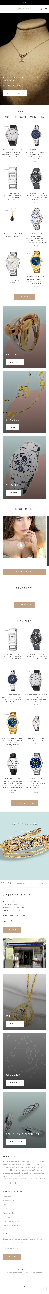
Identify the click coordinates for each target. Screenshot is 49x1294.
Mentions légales (9, 1200)
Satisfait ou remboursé (11, 1221)
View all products (24, 803)
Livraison (6, 1217)
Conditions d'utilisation (11, 1225)
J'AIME (12, 427)
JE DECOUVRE (24, 297)
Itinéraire (12, 930)
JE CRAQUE (15, 362)
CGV (5, 1205)
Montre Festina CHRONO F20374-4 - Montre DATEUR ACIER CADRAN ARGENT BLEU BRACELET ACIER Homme (36, 238)
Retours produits (9, 1213)
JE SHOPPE (15, 1083)
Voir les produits (24, 571)
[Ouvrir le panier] (46, 9)
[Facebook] (4, 1182)
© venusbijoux (24, 1269)
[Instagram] (10, 1182)
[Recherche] (41, 9)
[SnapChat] (15, 1182)
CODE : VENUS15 (15, 93)
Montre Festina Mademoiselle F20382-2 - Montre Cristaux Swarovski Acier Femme (36, 154)
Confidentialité (8, 1209)
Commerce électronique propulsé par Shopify (24, 1272)
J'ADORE (13, 492)
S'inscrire (12, 1257)
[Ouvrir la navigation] (3, 9)
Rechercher (7, 1196)
